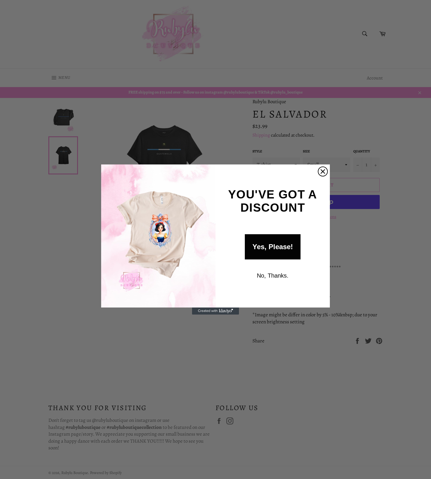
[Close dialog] (323, 171)
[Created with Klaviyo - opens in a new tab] (215, 311)
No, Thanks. (273, 275)
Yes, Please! (272, 247)
